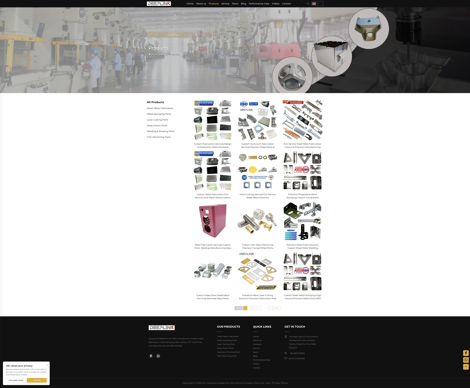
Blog (243, 3)
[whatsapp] (158, 356)
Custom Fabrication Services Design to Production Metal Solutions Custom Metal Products (213, 146)
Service (225, 3)
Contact (286, 3)
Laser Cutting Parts (226, 344)
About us (201, 3)
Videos (275, 3)
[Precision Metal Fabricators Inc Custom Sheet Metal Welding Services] (302, 220)
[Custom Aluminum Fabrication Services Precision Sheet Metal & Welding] (257, 119)
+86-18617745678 (297, 353)
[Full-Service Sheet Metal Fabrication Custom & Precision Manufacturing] (302, 119)
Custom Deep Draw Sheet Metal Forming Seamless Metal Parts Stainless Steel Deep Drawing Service (213, 297)
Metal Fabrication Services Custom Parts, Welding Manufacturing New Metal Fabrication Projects (212, 247)
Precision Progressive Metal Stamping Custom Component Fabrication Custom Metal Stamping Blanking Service (302, 196)
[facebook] (151, 356)
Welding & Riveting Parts (228, 352)
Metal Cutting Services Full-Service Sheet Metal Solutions (258, 196)
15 (270, 308)
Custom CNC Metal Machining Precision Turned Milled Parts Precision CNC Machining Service (257, 247)
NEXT (277, 308)
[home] (159, 3)
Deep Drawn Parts (225, 348)
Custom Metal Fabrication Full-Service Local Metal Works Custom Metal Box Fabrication (213, 196)
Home (190, 3)
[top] (466, 367)
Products (214, 3)
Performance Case (259, 3)
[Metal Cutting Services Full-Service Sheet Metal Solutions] (257, 170)
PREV (238, 308)
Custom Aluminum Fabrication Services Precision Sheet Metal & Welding (257, 146)
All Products (155, 102)
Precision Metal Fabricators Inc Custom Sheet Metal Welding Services (302, 247)
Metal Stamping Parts (227, 340)
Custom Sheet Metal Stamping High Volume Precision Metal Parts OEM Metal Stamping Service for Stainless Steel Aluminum (302, 297)
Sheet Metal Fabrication (228, 336)
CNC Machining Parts (227, 356)
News (235, 3)
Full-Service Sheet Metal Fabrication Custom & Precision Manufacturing (302, 145)
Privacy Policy (280, 383)
